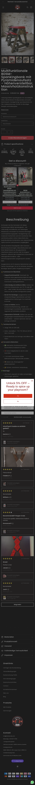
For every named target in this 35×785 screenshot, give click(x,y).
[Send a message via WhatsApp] (32, 782)
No (18, 401)
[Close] (32, 381)
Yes (18, 396)
